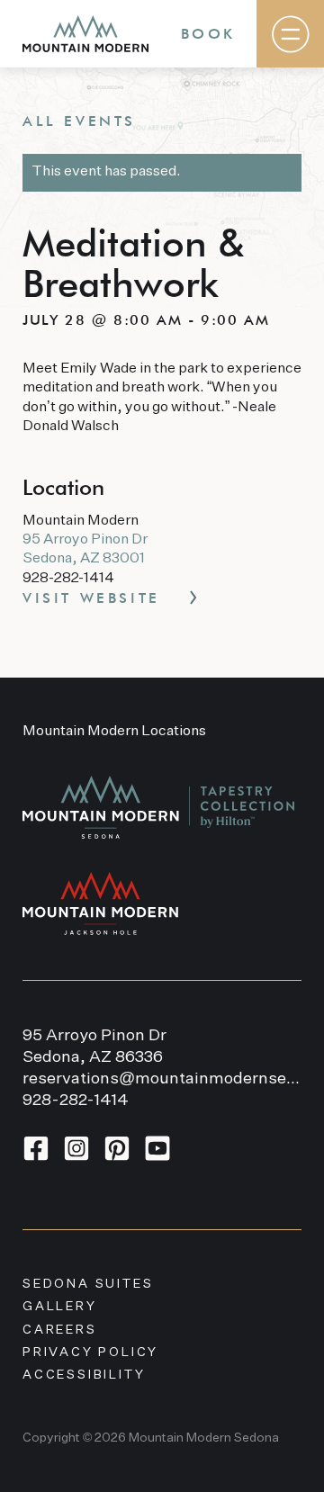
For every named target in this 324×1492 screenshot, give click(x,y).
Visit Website (91, 598)
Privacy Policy (90, 1352)
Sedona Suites (87, 1284)
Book (208, 33)
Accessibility (83, 1375)
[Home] (85, 33)
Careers (59, 1330)
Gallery (59, 1306)
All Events (79, 121)
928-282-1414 (75, 1100)
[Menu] (290, 33)
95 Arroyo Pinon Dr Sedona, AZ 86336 (94, 1046)
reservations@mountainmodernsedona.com (162, 1079)
